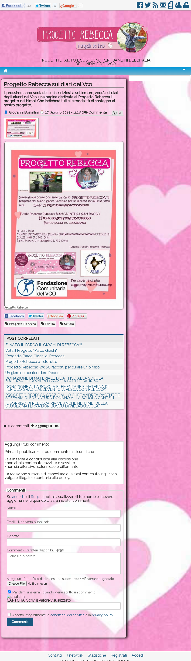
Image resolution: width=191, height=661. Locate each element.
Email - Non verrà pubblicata (28, 522)
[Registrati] (178, 7)
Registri (37, 497)
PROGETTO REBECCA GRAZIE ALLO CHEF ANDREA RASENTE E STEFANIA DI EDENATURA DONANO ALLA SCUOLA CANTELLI (62, 396)
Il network (74, 655)
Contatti (55, 655)
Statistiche (97, 655)
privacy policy (102, 615)
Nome (11, 507)
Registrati (119, 655)
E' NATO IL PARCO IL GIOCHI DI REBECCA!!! (43, 345)
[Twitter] (148, 7)
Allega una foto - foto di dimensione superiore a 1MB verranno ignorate (60, 578)
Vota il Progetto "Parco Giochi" (31, 350)
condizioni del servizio (67, 615)
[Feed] (156, 7)
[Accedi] (186, 7)
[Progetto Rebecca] (95, 56)
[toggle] (184, 73)
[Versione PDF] (171, 7)
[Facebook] (140, 7)
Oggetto (13, 536)
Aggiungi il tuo (46, 425)
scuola (68, 324)
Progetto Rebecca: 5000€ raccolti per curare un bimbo (52, 367)
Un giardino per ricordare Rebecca (34, 373)
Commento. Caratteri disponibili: (35, 550)
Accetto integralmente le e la (62, 615)
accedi (18, 497)
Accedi (137, 655)
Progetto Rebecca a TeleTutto (31, 361)
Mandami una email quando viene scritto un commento (53, 592)
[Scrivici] (163, 7)
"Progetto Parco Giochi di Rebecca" (35, 356)
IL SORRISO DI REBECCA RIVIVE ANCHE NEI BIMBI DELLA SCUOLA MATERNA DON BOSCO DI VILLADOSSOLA (56, 404)
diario (49, 324)
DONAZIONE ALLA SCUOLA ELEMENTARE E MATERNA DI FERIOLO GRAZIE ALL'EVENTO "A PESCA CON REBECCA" (57, 388)
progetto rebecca (22, 324)
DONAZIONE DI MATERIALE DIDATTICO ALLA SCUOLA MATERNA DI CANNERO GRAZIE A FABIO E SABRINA (54, 379)
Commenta (97, 112)
